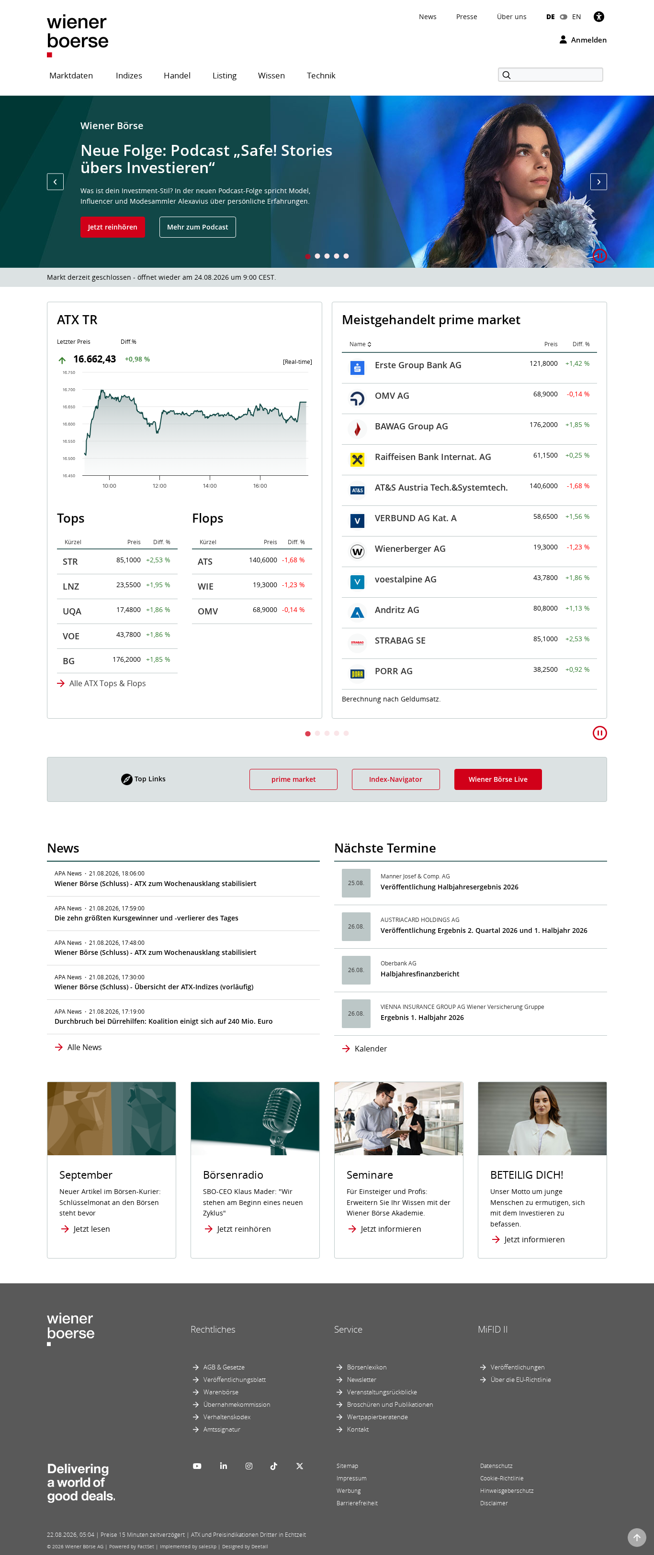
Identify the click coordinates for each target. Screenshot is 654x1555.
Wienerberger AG (125, 548)
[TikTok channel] (274, 1466)
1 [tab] (308, 257)
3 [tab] (327, 257)
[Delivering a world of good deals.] (81, 1481)
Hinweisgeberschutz (507, 1491)
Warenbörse (220, 1392)
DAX (383, 363)
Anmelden (588, 39)
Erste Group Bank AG (133, 365)
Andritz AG (112, 609)
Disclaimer (494, 1503)
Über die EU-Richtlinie (521, 1379)
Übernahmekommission (237, 1404)
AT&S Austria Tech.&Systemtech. (156, 487)
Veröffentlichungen (518, 1367)
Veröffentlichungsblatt (234, 1379)
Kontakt (358, 1429)
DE (550, 16)
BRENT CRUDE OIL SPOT (424, 577)
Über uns (512, 16)
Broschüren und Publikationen (390, 1404)
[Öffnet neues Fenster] (542, 1118)
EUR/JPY (391, 669)
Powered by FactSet (131, 1546)
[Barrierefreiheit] (599, 16)
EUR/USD (393, 608)
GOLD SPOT (398, 547)
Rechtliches (213, 1329)
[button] (55, 182)
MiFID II (493, 1329)
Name (73, 344)
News (428, 16)
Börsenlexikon (367, 1367)
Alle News (85, 1047)
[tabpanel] (327, 182)
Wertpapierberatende (377, 1417)
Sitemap (347, 1466)
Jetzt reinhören (112, 226)
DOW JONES (399, 424)
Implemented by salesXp (188, 1546)
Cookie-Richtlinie (502, 1478)
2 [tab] (317, 257)
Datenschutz (496, 1466)
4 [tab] (336, 257)
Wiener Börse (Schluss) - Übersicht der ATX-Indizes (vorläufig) (154, 986)
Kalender (371, 1048)
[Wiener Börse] (77, 35)
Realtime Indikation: (385, 697)
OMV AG (107, 395)
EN (576, 16)
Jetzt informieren (391, 1229)
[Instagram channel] (249, 1466)
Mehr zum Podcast (197, 226)
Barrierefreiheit (357, 1503)
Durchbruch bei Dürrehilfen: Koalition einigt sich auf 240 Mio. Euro (164, 1021)
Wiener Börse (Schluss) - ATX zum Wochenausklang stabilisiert (156, 883)
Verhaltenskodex (226, 1417)
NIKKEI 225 (397, 516)
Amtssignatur (221, 1429)
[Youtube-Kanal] (197, 1466)
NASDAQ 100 (401, 486)
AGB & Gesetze (224, 1367)
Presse (466, 16)
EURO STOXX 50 (407, 394)
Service (348, 1329)
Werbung (349, 1491)
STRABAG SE (115, 640)
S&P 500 (391, 455)
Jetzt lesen (92, 1229)
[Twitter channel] (300, 1466)
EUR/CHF (393, 639)
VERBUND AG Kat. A (131, 518)
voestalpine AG (121, 579)
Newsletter (361, 1379)
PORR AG (109, 671)
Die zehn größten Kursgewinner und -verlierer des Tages (146, 917)
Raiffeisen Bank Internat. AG (148, 456)
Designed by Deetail (245, 1546)
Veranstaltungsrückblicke (382, 1392)
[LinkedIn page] (223, 1466)
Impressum (352, 1478)
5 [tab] (346, 257)
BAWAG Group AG (126, 426)
